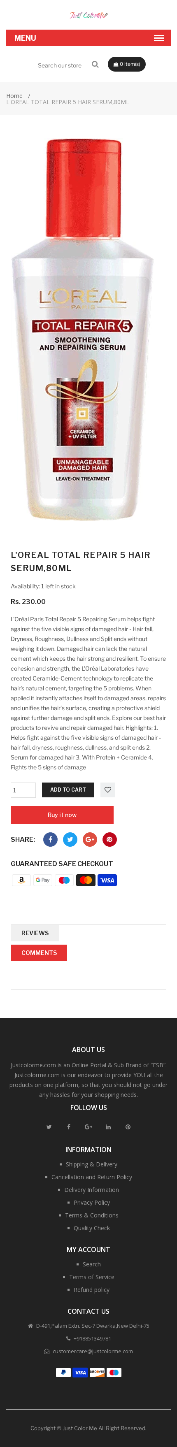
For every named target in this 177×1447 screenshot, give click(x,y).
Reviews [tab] (35, 932)
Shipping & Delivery (91, 1164)
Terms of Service (91, 1277)
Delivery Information (91, 1190)
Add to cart (68, 790)
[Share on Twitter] (70, 839)
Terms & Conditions (92, 1215)
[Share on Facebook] (50, 839)
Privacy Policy (92, 1202)
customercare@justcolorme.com (92, 1351)
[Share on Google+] (90, 839)
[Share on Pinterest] (109, 839)
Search (92, 1264)
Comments (39, 952)
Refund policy (91, 1290)
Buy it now (62, 814)
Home (14, 96)
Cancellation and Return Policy (91, 1177)
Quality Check (92, 1228)
